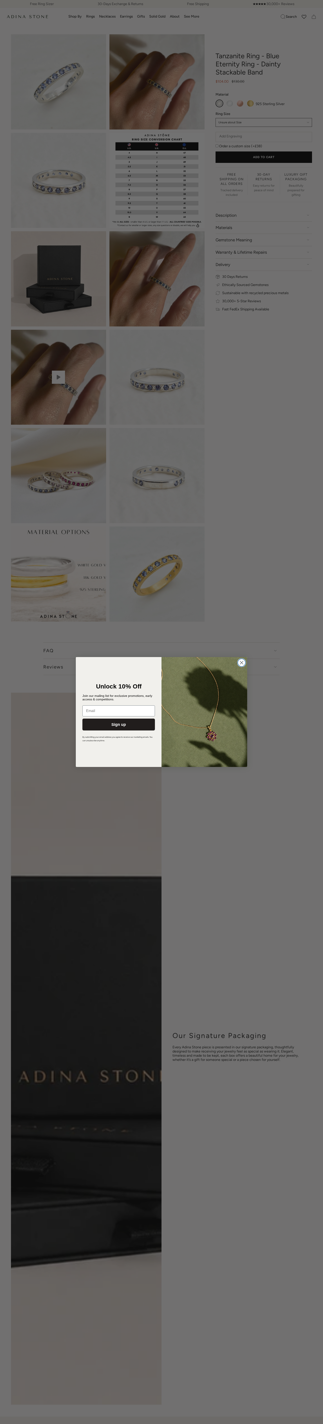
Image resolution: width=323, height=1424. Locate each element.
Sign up (118, 724)
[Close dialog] (241, 662)
